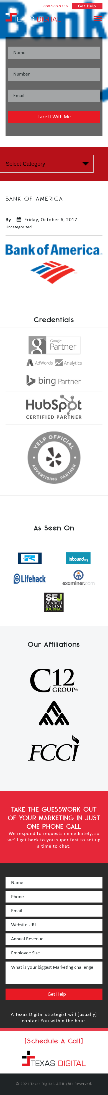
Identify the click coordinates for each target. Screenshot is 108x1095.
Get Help (87, 6)
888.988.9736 (55, 6)
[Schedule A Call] (54, 1041)
